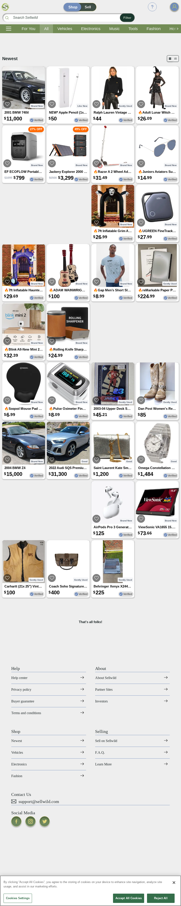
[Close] (174, 882)
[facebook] (16, 821)
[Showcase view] (175, 58)
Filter (127, 17)
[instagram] (30, 821)
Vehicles (64, 29)
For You (28, 29)
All (46, 29)
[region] (90, 890)
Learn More (103, 764)
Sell (88, 7)
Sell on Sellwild (106, 741)
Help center (19, 678)
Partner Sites (104, 689)
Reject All (160, 898)
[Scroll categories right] (176, 28)
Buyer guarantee (22, 701)
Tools (133, 29)
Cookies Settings (18, 898)
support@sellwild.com (39, 801)
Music (114, 29)
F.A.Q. (100, 752)
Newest (16, 741)
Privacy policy (21, 689)
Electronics (90, 29)
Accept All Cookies (128, 898)
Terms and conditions (26, 713)
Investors (101, 701)
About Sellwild (105, 678)
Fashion (154, 29)
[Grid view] (170, 58)
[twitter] (45, 821)
